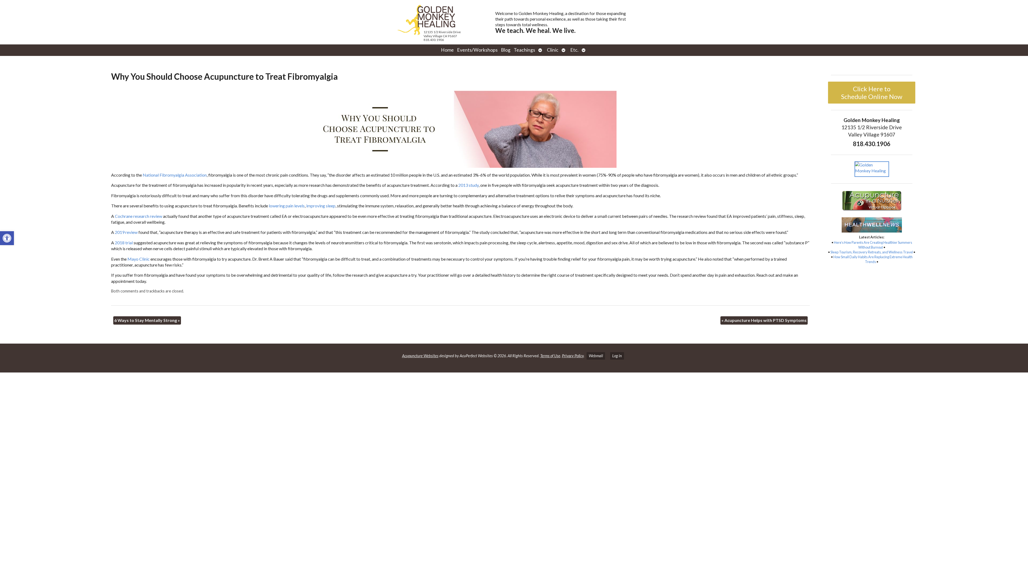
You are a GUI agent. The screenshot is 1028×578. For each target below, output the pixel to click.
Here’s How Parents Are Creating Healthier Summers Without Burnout (873, 244)
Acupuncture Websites (420, 355)
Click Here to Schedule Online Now (871, 92)
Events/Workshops (477, 50)
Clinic (552, 50)
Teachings (524, 50)
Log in (617, 355)
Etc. (574, 50)
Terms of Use (550, 355)
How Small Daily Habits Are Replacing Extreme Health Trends (873, 259)
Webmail (596, 355)
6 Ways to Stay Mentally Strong (147, 320)
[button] (7, 238)
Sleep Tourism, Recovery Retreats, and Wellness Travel (871, 252)
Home (447, 50)
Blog (506, 50)
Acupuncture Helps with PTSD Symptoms (764, 320)
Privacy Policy (573, 355)
